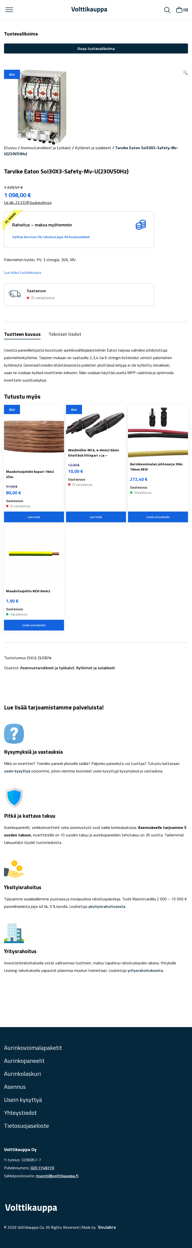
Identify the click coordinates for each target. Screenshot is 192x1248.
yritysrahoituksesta (145, 970)
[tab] (22, 334)
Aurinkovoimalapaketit (33, 1047)
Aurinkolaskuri (22, 1073)
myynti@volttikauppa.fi (57, 1176)
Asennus (15, 1086)
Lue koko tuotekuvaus (23, 272)
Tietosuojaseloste (26, 1125)
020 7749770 (42, 1168)
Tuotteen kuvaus (22, 334)
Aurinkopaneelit (24, 1060)
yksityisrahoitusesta (106, 906)
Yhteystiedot (20, 1112)
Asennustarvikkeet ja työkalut (45, 148)
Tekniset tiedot (64, 334)
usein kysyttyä (17, 771)
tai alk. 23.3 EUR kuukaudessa (28, 202)
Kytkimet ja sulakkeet (93, 148)
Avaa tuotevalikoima (96, 48)
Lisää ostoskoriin (158, 517)
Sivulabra (107, 1227)
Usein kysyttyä (23, 1099)
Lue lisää (34, 517)
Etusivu (10, 148)
